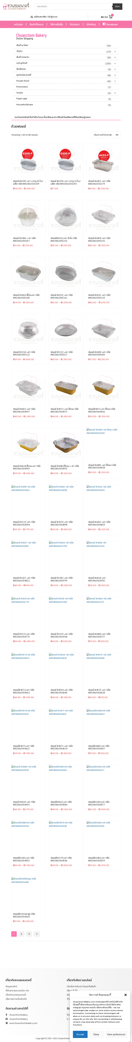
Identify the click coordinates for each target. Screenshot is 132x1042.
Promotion (63, 87)
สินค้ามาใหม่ (63, 45)
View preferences (116, 1034)
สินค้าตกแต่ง (66, 57)
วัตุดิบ (66, 51)
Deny (96, 1034)
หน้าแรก (18, 24)
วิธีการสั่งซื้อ (56, 24)
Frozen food (66, 81)
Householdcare (63, 105)
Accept (80, 1034)
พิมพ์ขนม (66, 69)
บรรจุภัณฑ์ (66, 63)
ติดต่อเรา (75, 24)
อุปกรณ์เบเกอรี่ (66, 75)
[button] (125, 994)
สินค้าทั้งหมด (36, 24)
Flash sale (63, 99)
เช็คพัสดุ (91, 24)
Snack (66, 93)
